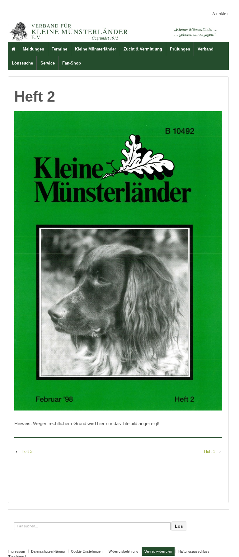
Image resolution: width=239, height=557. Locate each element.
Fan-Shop (71, 63)
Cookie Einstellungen (86, 551)
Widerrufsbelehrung (123, 551)
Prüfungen (180, 49)
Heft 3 (26, 451)
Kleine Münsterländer (95, 49)
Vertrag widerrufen (158, 551)
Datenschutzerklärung (48, 551)
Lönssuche (22, 63)
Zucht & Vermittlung (143, 49)
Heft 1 (209, 451)
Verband (205, 49)
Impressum (16, 551)
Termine (59, 49)
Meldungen (33, 49)
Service (47, 63)
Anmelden (220, 13)
